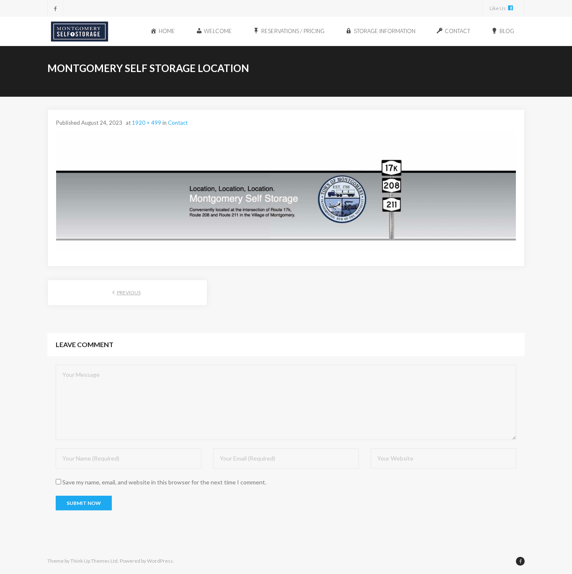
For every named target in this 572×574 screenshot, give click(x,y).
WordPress (160, 561)
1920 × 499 (146, 122)
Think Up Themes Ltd (94, 561)
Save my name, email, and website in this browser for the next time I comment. (164, 482)
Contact (178, 122)
